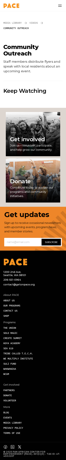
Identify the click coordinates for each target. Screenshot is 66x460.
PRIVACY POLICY (13, 427)
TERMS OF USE (11, 433)
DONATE (7, 395)
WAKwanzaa (9, 368)
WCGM (6, 374)
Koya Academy (11, 343)
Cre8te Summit (12, 338)
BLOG (6, 412)
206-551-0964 (12, 279)
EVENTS (7, 417)
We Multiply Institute (18, 358)
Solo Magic (10, 333)
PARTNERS (9, 390)
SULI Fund (9, 363)
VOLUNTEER (9, 400)
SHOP (6, 315)
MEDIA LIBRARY (12, 422)
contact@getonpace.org (19, 284)
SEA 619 (8, 348)
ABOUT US (9, 300)
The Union (9, 327)
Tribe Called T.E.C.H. (18, 353)
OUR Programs (11, 305)
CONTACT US (10, 310)
